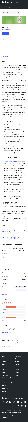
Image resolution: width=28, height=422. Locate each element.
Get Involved (18, 369)
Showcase (18, 356)
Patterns (17, 364)
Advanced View (6, 294)
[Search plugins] (18, 12)
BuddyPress (6, 391)
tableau (18, 289)
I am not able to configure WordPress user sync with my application (9, 231)
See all (24, 320)
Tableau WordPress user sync (12, 161)
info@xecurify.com (7, 218)
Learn (3, 369)
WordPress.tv (6, 378)
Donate (18, 375)
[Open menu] (25, 2)
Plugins (17, 361)
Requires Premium (9, 153)
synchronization (22, 286)
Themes (17, 359)
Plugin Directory (6, 7)
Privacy (4, 364)
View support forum (7, 332)
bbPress (5, 388)
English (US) (23, 283)
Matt (4, 385)
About (3, 356)
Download (5, 34)
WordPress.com (7, 383)
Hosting (4, 361)
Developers (5, 375)
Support (5, 56)
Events (17, 372)
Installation (6, 48)
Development (7, 52)
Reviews (5, 44)
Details (5, 40)
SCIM (16, 286)
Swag (17, 378)
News (3, 359)
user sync (23, 289)
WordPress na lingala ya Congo (14, 398)
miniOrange (7, 29)
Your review (5, 320)
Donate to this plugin (7, 346)
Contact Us (9, 216)
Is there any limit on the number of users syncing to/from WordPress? (11, 238)
